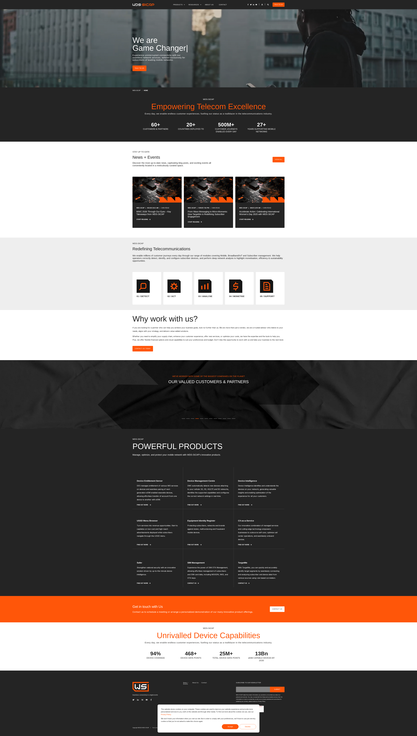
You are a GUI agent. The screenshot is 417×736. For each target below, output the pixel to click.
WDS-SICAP (136, 90)
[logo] (140, 689)
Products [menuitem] (178, 5)
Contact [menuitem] (223, 5)
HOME (146, 90)
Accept (230, 727)
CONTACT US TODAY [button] (143, 348)
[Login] (262, 4)
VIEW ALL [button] (278, 159)
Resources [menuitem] (194, 5)
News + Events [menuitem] (185, 685)
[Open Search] (268, 4)
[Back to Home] (143, 4)
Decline (247, 727)
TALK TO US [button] (278, 4)
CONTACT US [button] (277, 611)
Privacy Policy (166, 714)
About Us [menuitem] (209, 5)
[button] (183, 418)
